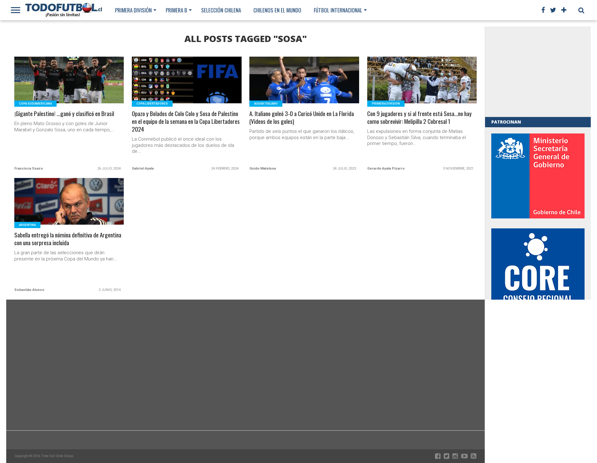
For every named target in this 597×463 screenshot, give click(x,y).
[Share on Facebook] (56, 87)
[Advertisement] (538, 71)
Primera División (133, 10)
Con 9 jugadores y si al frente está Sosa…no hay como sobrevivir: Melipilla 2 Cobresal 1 (419, 117)
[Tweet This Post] (69, 87)
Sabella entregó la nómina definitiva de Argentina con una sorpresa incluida (67, 239)
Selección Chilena (221, 10)
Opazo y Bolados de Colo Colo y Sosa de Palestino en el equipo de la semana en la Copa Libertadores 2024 (186, 121)
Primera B (176, 10)
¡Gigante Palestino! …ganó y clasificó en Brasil (64, 114)
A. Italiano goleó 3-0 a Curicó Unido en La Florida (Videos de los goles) (301, 117)
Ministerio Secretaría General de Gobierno (538, 175)
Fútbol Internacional (338, 10)
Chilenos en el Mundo (277, 10)
